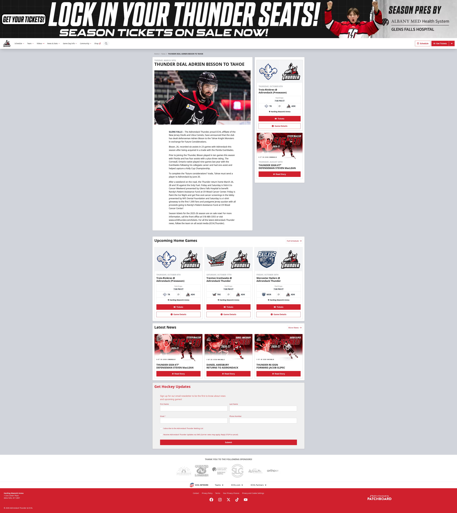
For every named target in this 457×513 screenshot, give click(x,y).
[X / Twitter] (228, 499)
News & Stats (52, 43)
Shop (96, 43)
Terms (217, 493)
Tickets (281, 118)
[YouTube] (245, 499)
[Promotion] (228, 19)
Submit (228, 442)
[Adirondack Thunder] (6, 43)
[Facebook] (211, 499)
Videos (39, 43)
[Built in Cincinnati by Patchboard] (379, 497)
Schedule (18, 43)
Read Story (281, 174)
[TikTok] (237, 499)
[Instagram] (220, 499)
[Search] (106, 43)
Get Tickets (441, 43)
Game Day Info (69, 43)
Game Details (281, 126)
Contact (196, 493)
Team (29, 43)
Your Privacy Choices (231, 493)
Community (84, 43)
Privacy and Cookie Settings (253, 493)
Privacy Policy (207, 493)
